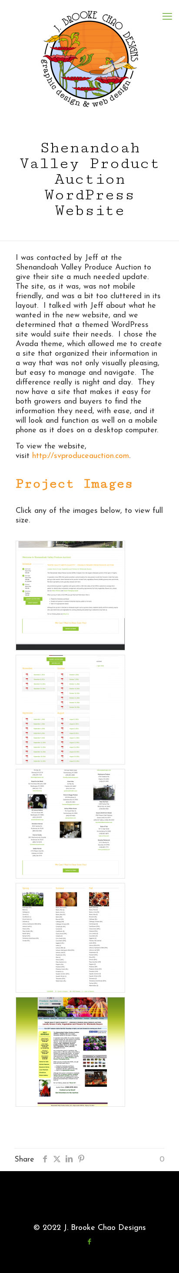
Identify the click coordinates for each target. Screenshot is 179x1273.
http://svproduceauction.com (80, 456)
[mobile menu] (167, 17)
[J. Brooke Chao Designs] (89, 59)
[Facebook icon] (89, 1242)
